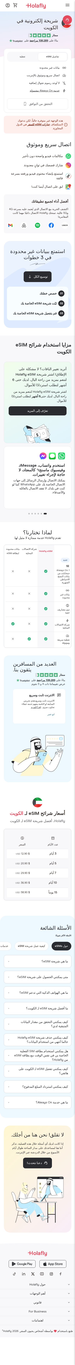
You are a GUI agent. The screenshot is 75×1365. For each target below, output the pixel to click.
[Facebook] (60, 1274)
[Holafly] (37, 1253)
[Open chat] (67, 19)
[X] (33, 1274)
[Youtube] (42, 1274)
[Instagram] (51, 1274)
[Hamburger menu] (67, 5)
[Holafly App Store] (52, 1264)
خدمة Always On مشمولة (45, 90)
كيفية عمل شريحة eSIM (31, 946)
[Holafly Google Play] (22, 1264)
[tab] (52, 57)
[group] (37, 961)
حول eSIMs (61, 946)
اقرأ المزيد (36, 707)
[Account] (8, 6)
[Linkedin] (23, 1274)
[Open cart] (15, 6)
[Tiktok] (14, 1274)
